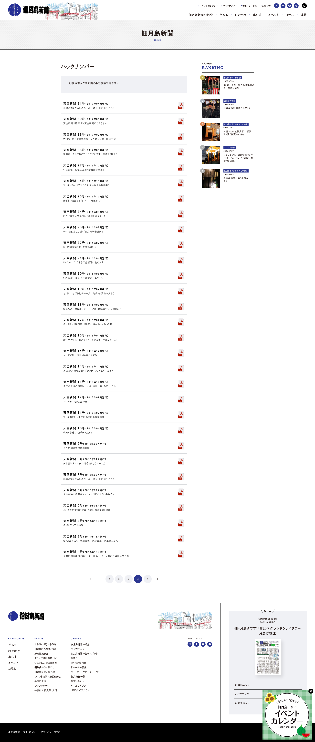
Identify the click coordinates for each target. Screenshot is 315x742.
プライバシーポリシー (51, 732)
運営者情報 (14, 732)
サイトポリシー (30, 732)
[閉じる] (310, 691)
